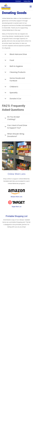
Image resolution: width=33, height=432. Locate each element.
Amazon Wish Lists (16, 196)
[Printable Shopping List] (16, 211)
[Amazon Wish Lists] (16, 191)
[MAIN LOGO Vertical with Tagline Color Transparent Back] (5, 7)
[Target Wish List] (16, 202)
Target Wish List (16, 206)
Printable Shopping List (16, 216)
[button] (31, 7)
